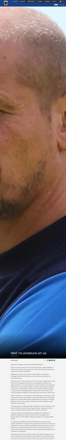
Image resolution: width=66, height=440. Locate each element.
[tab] (15, 1)
